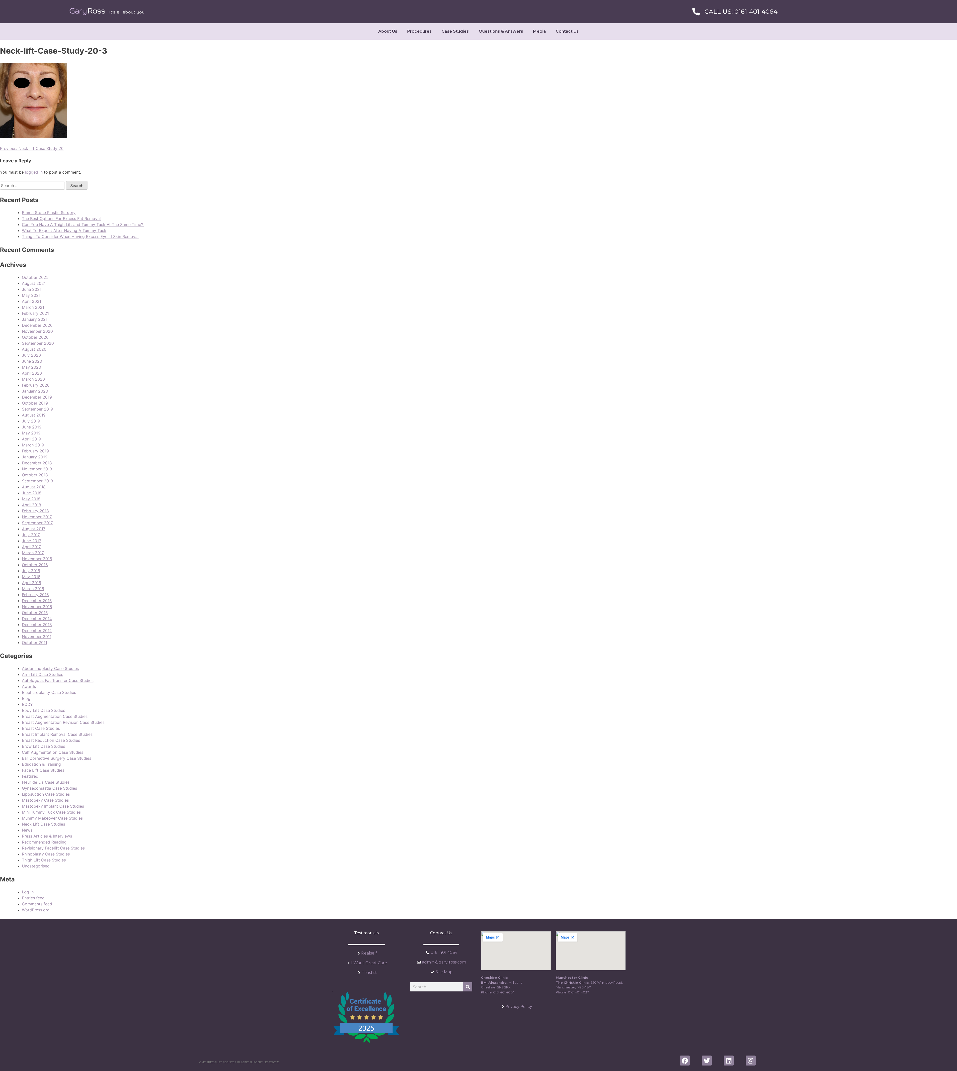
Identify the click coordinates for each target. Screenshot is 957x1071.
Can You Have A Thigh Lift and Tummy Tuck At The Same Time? (83, 224)
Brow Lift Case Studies (43, 746)
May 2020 (31, 367)
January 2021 (34, 319)
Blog (26, 698)
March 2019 (33, 444)
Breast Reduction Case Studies (51, 740)
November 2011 (36, 636)
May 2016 (31, 576)
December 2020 (37, 325)
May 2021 (31, 295)
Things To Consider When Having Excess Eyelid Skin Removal (80, 236)
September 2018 (37, 480)
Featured (30, 776)
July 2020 (31, 355)
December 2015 (37, 600)
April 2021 (31, 301)
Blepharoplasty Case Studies (49, 692)
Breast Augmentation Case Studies (54, 716)
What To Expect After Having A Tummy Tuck (64, 230)
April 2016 (31, 582)
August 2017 (33, 528)
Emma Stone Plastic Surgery (49, 212)
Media (539, 31)
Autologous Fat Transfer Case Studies (57, 680)
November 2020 (37, 331)
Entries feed (33, 897)
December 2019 (37, 397)
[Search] (467, 986)
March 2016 (33, 588)
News (27, 830)
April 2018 (31, 504)
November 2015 (37, 606)
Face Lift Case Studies (43, 770)
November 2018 (37, 468)
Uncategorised (36, 865)
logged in (34, 172)
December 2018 (37, 462)
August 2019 (34, 415)
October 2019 (35, 403)
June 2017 (31, 540)
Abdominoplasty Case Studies (50, 668)
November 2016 (37, 558)
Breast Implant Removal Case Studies (57, 734)
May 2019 (31, 432)
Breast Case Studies (41, 728)
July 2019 (31, 421)
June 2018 (31, 492)
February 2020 (36, 385)
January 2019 (34, 456)
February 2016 (35, 594)
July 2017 (31, 534)
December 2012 (37, 630)
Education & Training (41, 764)
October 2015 (35, 612)
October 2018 (35, 474)
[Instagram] (751, 1061)
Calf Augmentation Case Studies (52, 752)
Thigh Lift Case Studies (44, 859)
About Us (387, 31)
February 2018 (35, 510)
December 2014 (37, 618)
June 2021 (31, 289)
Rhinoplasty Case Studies (46, 854)
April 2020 (32, 373)
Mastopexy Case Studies (45, 800)
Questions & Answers (501, 31)
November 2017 (37, 516)
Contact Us (567, 31)
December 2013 (37, 624)
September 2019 (37, 409)
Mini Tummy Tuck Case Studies (51, 812)
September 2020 (38, 343)
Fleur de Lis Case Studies (46, 782)
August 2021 (34, 283)
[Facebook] (685, 1061)
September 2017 (37, 522)
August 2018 (34, 486)
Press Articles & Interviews (47, 836)
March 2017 (33, 552)
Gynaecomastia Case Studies (49, 788)
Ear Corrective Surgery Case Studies (56, 758)
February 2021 (35, 313)
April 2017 (31, 546)
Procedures (419, 31)
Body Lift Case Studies (43, 710)
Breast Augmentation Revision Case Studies (63, 722)
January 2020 (35, 391)
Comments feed (37, 903)
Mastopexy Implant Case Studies (53, 806)
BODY (27, 704)
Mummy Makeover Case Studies (52, 818)
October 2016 (35, 564)
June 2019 (31, 427)
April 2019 (31, 438)
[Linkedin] (729, 1061)
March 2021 (33, 307)
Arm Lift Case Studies (42, 674)
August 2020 (34, 349)
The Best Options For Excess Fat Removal (61, 218)
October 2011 (34, 642)
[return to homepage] (107, 11)
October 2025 (35, 277)
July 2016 (31, 570)
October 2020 (35, 337)
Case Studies (455, 31)
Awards (29, 686)
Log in (28, 891)
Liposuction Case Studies (46, 794)
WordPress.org (36, 909)
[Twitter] (707, 1061)
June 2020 (32, 361)
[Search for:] (33, 185)
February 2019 (35, 450)
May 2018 (31, 498)
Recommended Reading (44, 842)
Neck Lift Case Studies (43, 824)
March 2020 (33, 379)
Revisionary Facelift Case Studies (53, 848)
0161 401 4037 (578, 992)
